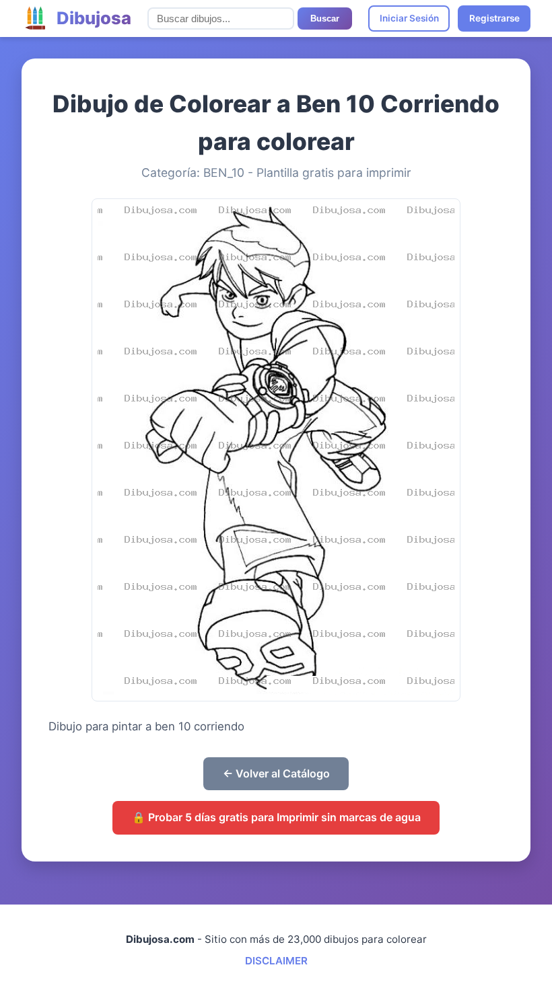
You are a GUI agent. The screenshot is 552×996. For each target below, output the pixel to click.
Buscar (324, 18)
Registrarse (494, 18)
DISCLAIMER (276, 960)
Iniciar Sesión (409, 18)
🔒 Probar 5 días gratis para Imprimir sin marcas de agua (276, 817)
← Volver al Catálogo (276, 773)
